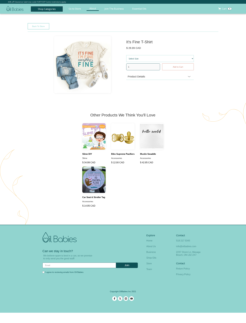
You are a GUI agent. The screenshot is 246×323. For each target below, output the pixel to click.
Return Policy (183, 268)
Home (149, 240)
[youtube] (131, 298)
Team (149, 269)
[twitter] (120, 298)
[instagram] (126, 298)
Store (149, 263)
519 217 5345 (183, 240)
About (92, 8)
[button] (225, 8)
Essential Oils (139, 8)
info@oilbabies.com (186, 246)
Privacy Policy (183, 274)
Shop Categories (47, 9)
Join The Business (114, 8)
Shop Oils (151, 258)
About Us (151, 246)
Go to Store (75, 8)
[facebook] (114, 298)
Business (151, 252)
